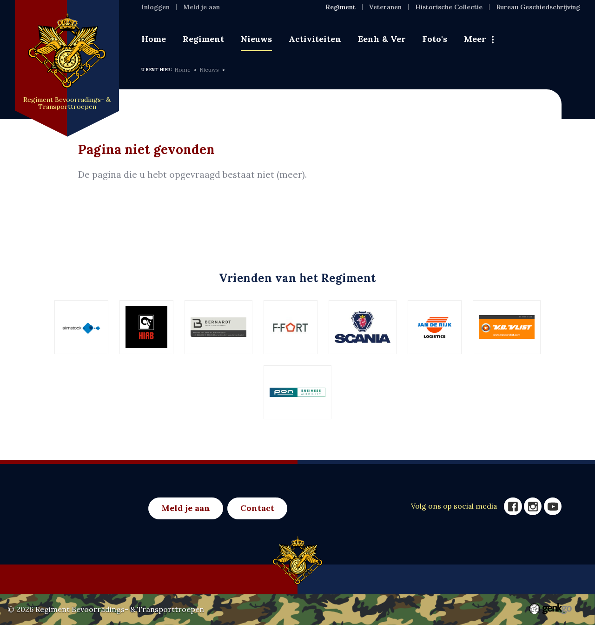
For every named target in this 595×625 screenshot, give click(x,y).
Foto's (435, 39)
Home (153, 39)
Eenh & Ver (382, 39)
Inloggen (155, 7)
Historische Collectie (449, 7)
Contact (257, 508)
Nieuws (256, 39)
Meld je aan (201, 7)
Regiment (203, 39)
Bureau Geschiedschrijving (538, 7)
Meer (475, 39)
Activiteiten (315, 39)
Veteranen (385, 7)
